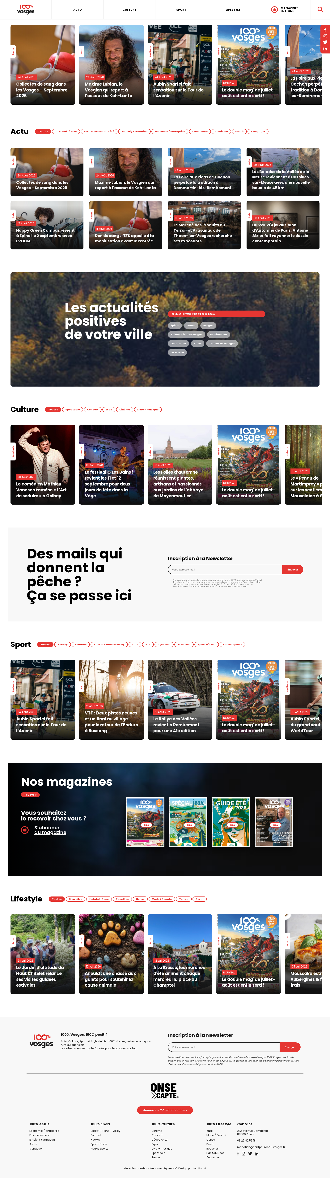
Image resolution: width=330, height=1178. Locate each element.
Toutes (43, 131)
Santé (239, 131)
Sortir (200, 899)
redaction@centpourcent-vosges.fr (261, 1147)
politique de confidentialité (208, 1064)
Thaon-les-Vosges (222, 343)
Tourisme (221, 131)
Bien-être (75, 899)
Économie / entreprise (170, 131)
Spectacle (72, 409)
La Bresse (177, 352)
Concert (92, 409)
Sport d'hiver (207, 644)
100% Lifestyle (218, 1124)
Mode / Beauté (162, 899)
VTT (147, 644)
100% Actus (39, 1124)
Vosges (208, 325)
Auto (209, 1131)
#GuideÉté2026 (66, 131)
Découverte (159, 1140)
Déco (210, 1144)
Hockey (62, 644)
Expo (109, 409)
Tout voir (30, 795)
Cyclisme (164, 644)
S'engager (258, 131)
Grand (191, 325)
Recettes (122, 899)
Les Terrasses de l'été (99, 131)
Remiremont (218, 334)
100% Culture (163, 1124)
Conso (140, 899)
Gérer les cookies (135, 1168)
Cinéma (124, 409)
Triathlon (184, 644)
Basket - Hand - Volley (109, 644)
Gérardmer (178, 343)
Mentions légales (161, 1168)
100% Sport (100, 1124)
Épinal (175, 325)
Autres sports (232, 644)
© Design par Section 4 (190, 1168)
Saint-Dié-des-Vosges (186, 334)
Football (81, 644)
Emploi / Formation (134, 131)
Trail (135, 644)
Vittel (197, 343)
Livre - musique (148, 409)
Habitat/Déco (99, 899)
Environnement (39, 1135)
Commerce (200, 131)
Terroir (183, 899)
